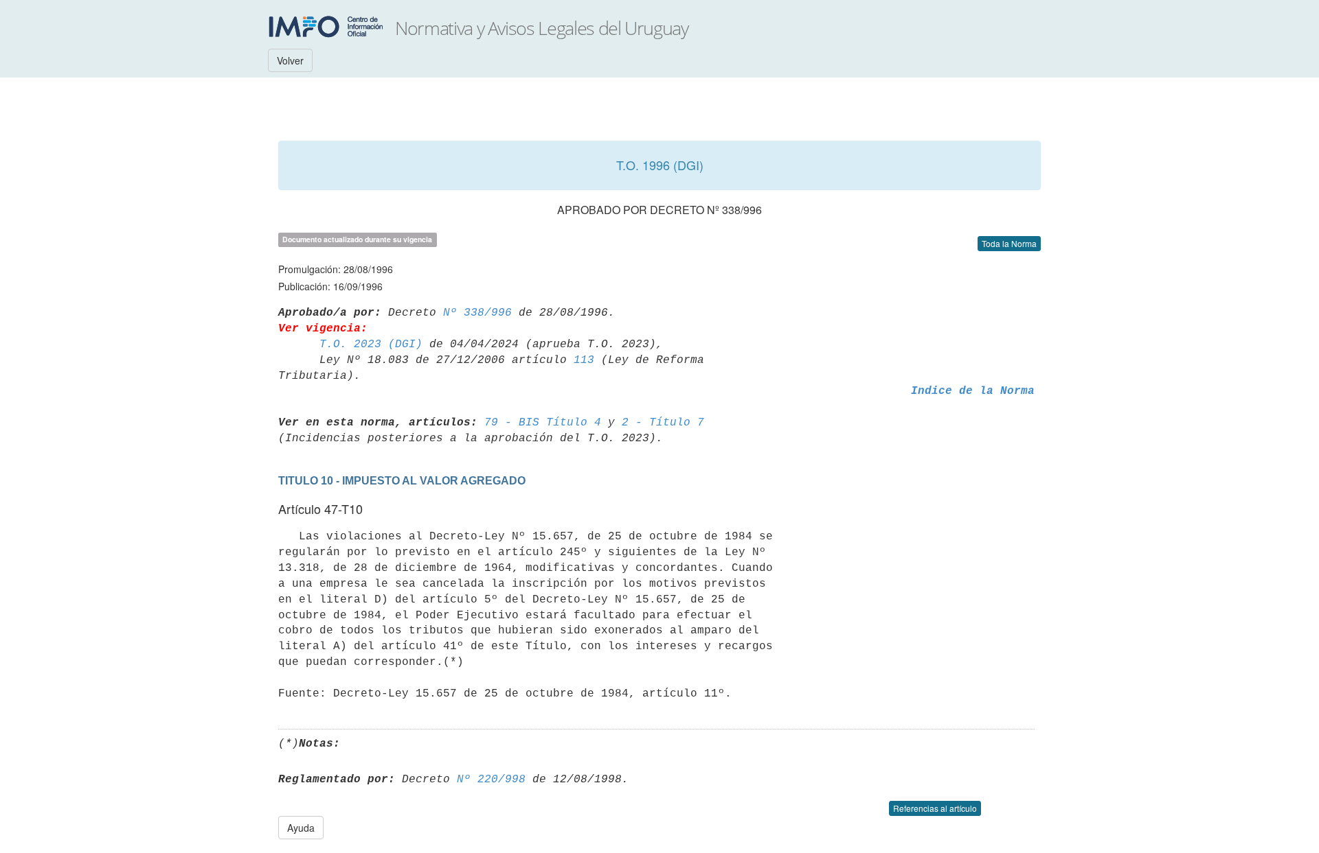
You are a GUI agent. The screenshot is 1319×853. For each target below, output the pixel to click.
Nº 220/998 (491, 779)
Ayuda (301, 827)
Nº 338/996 (477, 313)
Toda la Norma (1009, 243)
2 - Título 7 (663, 423)
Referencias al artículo (935, 808)
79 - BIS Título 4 (542, 423)
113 (584, 360)
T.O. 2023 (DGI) (370, 344)
